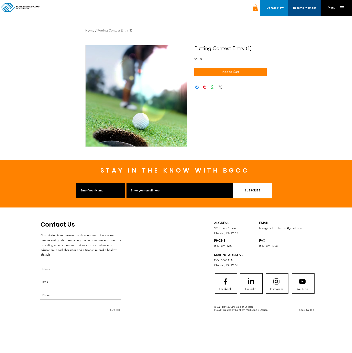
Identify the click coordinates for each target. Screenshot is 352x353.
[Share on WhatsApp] (212, 87)
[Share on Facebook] (197, 87)
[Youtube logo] (302, 281)
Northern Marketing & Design (251, 309)
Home (90, 30)
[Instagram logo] (276, 281)
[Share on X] (220, 87)
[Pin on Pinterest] (204, 87)
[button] (255, 7)
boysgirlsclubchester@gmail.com (280, 228)
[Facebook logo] (225, 281)
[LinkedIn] (251, 281)
